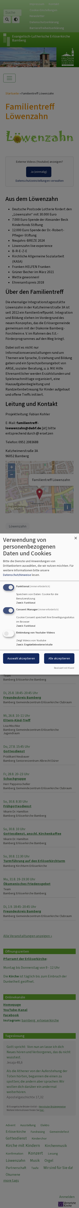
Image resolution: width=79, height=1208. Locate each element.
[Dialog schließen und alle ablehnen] (75, 536)
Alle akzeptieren (59, 658)
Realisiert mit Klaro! (64, 667)
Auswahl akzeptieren (21, 658)
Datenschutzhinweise (17, 575)
